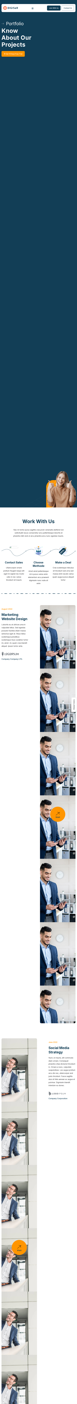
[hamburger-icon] (32, 8)
